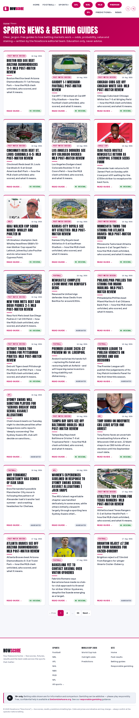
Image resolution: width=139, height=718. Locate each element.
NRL (88, 5)
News (118, 12)
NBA (54, 671)
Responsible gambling (122, 666)
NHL (54, 666)
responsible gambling (91, 699)
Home (36, 5)
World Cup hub (89, 652)
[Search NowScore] (128, 9)
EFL (88, 12)
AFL (76, 5)
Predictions (104, 12)
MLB (100, 5)
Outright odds (89, 657)
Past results (116, 657)
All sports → (58, 684)
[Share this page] (133, 9)
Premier (114, 5)
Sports (64, 5)
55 (78, 613)
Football (49, 5)
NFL (54, 680)
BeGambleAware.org (60, 699)
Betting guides (118, 661)
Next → (86, 613)
